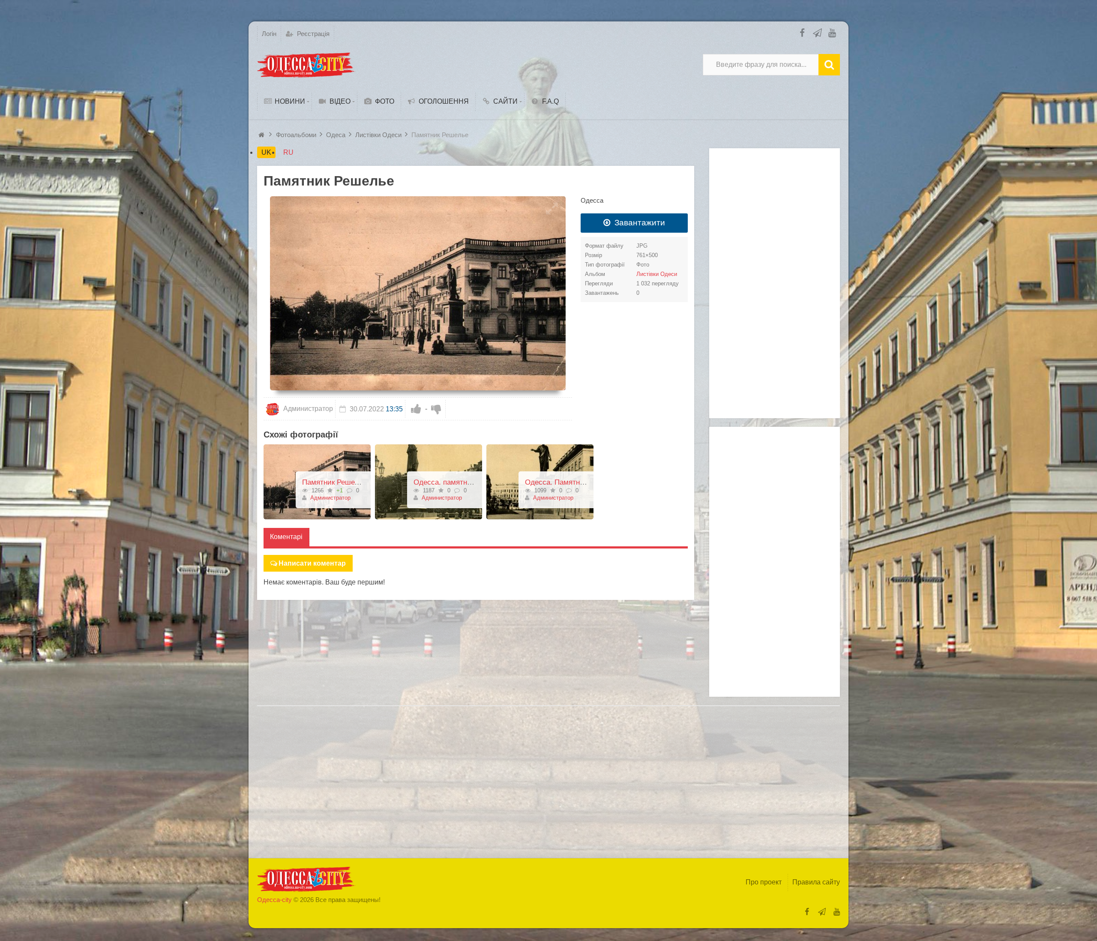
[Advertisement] (774, 283)
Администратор (307, 408)
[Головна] (262, 134)
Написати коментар (312, 563)
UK (266, 152)
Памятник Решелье (334, 482)
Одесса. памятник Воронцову (463, 482)
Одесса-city (274, 899)
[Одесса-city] (306, 65)
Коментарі (286, 536)
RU (288, 152)
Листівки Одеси (656, 274)
